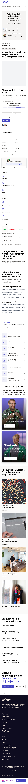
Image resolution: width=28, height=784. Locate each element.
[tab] (5, 229)
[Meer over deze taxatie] (14, 48)
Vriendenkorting (7, 728)
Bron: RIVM (4, 244)
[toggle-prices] (8, 23)
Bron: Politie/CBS (10, 244)
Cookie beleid (6, 759)
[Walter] (5, 2)
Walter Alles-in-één (8, 720)
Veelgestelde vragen (9, 748)
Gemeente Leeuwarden (6, 6)
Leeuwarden (15, 6)
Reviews (4, 722)
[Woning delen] (22, 6)
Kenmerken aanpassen (17, 154)
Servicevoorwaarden (9, 756)
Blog (3, 742)
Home (3, 693)
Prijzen (4, 725)
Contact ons (6, 751)
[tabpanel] (14, 238)
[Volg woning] (25, 6)
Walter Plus (5, 717)
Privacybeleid (6, 753)
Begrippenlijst (6, 745)
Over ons (5, 739)
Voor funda (5, 731)
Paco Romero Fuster (19, 36)
